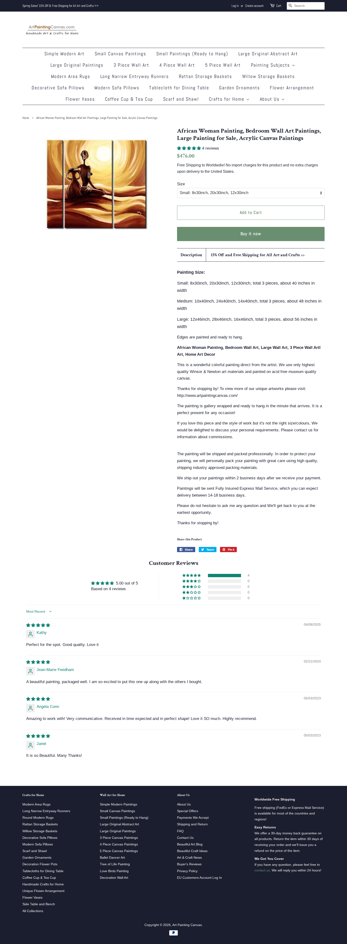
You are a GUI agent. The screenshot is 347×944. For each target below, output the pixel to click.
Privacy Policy (187, 871)
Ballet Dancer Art (112, 857)
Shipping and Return (192, 824)
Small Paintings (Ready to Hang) (192, 54)
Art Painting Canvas (187, 925)
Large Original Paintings (77, 65)
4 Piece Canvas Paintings (119, 844)
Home (25, 118)
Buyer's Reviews (189, 864)
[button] (189, 148)
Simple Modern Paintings (118, 804)
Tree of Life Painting (115, 864)
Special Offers (187, 811)
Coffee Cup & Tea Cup (129, 99)
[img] (38, 625)
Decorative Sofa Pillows (58, 88)
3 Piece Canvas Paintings (119, 838)
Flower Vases (80, 99)
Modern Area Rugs (70, 76)
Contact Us (185, 838)
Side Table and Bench (38, 904)
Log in (235, 6)
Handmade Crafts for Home (43, 884)
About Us (270, 99)
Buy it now (251, 233)
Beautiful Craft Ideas (192, 851)
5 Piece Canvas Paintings (119, 851)
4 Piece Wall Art (177, 65)
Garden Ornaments (239, 88)
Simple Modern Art (64, 54)
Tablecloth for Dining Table (179, 88)
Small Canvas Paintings (120, 54)
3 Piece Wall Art (131, 65)
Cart (278, 6)
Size (181, 184)
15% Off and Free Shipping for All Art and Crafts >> (258, 255)
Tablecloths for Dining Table (42, 871)
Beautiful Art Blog (190, 844)
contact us (262, 870)
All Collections (32, 911)
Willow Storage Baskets (268, 76)
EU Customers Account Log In (199, 877)
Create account (254, 6)
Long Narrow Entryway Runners (134, 76)
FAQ (180, 831)
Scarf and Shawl (181, 99)
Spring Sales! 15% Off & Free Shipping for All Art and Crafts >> (60, 6)
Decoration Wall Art (114, 877)
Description (191, 255)
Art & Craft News (189, 857)
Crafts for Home (227, 99)
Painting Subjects (271, 65)
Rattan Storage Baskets (205, 76)
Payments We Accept (193, 817)
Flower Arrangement (292, 88)
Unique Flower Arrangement (43, 891)
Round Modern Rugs (38, 817)
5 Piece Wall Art (223, 65)
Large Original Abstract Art (268, 54)
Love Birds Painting (114, 871)
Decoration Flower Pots (39, 864)
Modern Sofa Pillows (116, 88)
